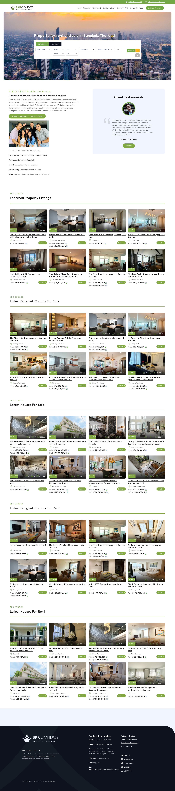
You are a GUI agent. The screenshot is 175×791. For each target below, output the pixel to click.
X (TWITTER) (129, 763)
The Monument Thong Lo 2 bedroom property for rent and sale (145, 378)
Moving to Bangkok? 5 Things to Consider (27, 116)
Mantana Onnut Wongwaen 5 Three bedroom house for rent (26, 649)
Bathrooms (33, 230)
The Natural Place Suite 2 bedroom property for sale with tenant (65, 275)
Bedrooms (106, 230)
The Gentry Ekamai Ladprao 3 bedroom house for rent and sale (104, 482)
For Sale (42, 44)
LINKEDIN (127, 767)
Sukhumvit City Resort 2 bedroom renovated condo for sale (104, 378)
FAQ (126, 8)
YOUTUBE (127, 771)
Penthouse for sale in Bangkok (21, 160)
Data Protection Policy (129, 743)
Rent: (51, 246)
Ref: (11, 229)
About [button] (141, 8)
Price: (12, 243)
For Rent (55, 44)
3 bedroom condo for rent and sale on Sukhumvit (29, 174)
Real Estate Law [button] (108, 8)
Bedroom (28, 230)
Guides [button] (119, 8)
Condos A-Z (97, 8)
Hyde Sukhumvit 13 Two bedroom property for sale (25, 275)
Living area (38, 230)
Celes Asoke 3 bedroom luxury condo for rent (28, 155)
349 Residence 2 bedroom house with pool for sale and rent (27, 442)
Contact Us (134, 8)
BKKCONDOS (38, 781)
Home (79, 8)
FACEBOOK (128, 759)
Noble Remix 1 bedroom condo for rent (28, 545)
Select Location (103, 49)
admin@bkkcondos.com (156, 2)
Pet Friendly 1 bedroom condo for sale (25, 169)
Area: (11, 240)
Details (41, 243)
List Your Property (155, 8)
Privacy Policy (126, 746)
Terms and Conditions (129, 739)
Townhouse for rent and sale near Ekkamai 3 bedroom (65, 482)
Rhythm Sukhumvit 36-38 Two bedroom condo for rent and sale (67, 378)
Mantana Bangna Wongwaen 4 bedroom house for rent (142, 688)
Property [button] (86, 8)
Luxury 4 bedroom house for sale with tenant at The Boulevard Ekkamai (146, 442)
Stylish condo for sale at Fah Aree (23, 165)
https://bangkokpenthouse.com (108, 769)
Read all (129, 146)
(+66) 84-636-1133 (135, 2)
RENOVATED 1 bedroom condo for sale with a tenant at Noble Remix (28, 235)
